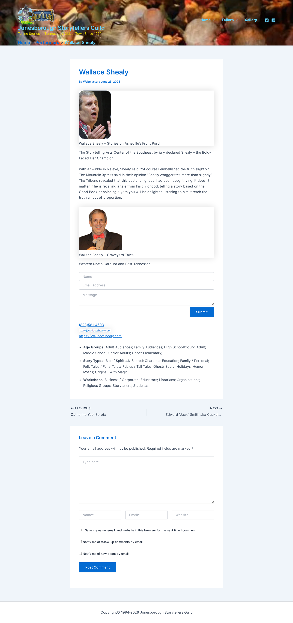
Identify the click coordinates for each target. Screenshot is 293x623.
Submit (202, 312)
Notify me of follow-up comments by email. (113, 542)
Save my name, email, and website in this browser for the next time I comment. (140, 530)
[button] (213, 19)
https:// (85, 336)
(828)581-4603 (91, 325)
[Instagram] (273, 20)
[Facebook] (267, 20)
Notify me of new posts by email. (106, 553)
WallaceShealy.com (106, 336)
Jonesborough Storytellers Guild (61, 27)
